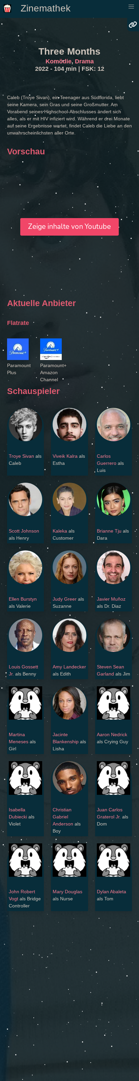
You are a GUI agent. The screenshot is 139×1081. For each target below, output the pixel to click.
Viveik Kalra (65, 456)
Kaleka (60, 531)
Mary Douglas (67, 891)
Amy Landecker (69, 666)
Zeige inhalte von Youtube (69, 226)
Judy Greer (65, 599)
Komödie (59, 61)
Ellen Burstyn (23, 599)
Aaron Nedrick (112, 734)
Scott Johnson (24, 531)
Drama (84, 61)
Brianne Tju (109, 531)
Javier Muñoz (111, 599)
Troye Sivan (21, 456)
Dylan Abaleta (111, 891)
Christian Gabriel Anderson (63, 817)
